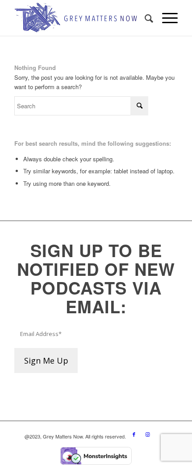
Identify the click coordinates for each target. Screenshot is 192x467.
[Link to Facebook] (134, 434)
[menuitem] (144, 18)
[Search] (144, 18)
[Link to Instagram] (147, 434)
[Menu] (165, 18)
